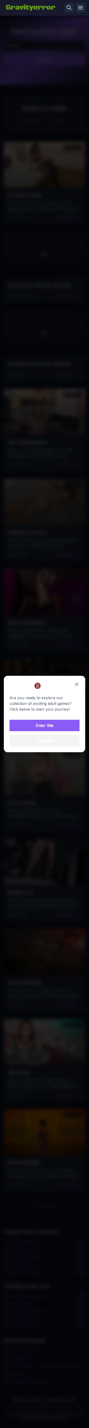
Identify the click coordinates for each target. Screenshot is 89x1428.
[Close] (76, 684)
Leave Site (44, 740)
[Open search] (69, 7)
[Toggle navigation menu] (80, 7)
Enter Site (44, 725)
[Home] (30, 7)
